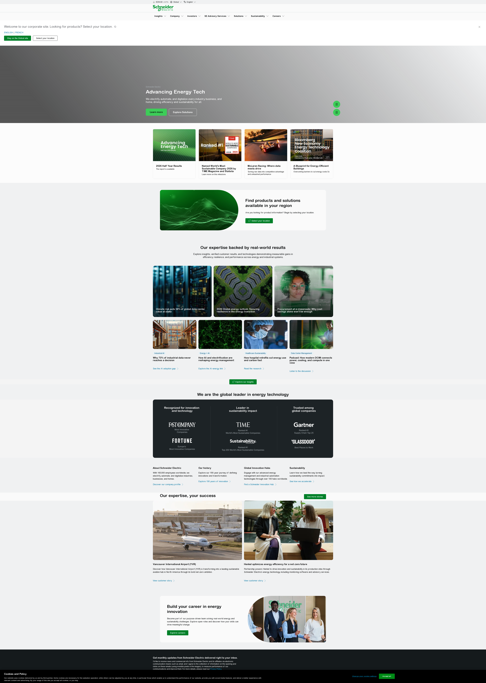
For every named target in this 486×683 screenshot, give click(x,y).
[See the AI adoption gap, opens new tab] (166, 369)
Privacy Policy (215, 669)
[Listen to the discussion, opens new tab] (302, 371)
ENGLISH (8, 32)
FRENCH (19, 32)
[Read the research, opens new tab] (254, 369)
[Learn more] (156, 112)
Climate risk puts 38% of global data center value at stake (180, 310)
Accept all (386, 676)
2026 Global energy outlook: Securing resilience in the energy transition (238, 310)
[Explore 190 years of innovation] (214, 481)
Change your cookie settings (364, 676)
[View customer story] (164, 581)
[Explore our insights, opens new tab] (243, 381)
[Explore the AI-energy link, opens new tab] (212, 369)
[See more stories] (315, 496)
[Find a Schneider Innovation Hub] (260, 484)
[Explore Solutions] (183, 112)
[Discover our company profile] (168, 484)
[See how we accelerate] (302, 481)
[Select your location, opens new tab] (259, 220)
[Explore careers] (177, 632)
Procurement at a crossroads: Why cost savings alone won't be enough (299, 310)
